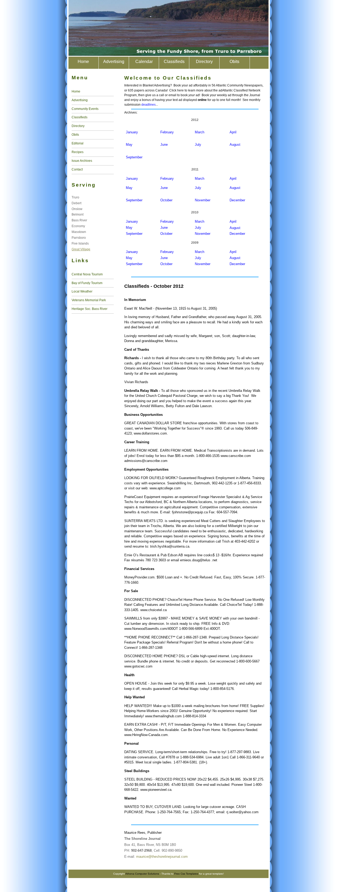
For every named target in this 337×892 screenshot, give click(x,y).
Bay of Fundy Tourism (87, 283)
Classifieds (174, 61)
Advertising (113, 61)
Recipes (77, 152)
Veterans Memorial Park (89, 300)
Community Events (85, 109)
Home (83, 61)
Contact (77, 169)
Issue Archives (82, 161)
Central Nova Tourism (87, 274)
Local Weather (82, 291)
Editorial (77, 143)
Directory (204, 61)
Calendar (144, 61)
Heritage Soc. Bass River (89, 309)
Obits (234, 61)
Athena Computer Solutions (142, 873)
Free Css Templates (186, 873)
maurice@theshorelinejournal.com (162, 857)
